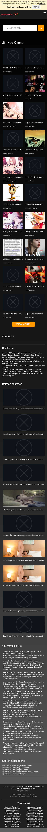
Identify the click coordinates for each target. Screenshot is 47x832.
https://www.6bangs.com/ (12, 810)
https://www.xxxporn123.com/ (12, 823)
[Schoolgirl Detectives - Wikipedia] (13, 146)
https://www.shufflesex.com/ (12, 816)
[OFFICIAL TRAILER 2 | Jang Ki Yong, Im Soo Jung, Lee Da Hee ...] (13, 64)
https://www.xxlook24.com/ (12, 826)
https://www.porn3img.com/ (35, 823)
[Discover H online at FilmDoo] (35, 283)
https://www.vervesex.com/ (12, 818)
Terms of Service (34, 786)
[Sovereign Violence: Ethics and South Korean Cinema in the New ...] (13, 310)
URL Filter (23, 789)
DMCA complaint (8, 376)
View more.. (23, 324)
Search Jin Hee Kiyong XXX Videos (16, 768)
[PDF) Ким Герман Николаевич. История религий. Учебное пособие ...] (35, 201)
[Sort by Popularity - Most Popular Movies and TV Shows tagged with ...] (13, 201)
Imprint (24, 786)
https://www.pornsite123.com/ (12, 815)
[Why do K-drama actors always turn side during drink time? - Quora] (35, 119)
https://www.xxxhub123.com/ (12, 821)
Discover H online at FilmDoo (35, 286)
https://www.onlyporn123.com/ (35, 818)
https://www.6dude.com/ (12, 812)
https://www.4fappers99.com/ (12, 809)
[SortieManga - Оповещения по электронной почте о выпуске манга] (13, 119)
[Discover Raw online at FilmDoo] (35, 255)
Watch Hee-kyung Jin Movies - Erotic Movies (19, 95)
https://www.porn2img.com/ (35, 821)
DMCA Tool (31, 789)
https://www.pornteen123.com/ (35, 815)
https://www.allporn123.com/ (35, 816)
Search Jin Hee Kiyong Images (15, 774)
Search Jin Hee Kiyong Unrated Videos (18, 766)
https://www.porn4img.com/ (35, 824)
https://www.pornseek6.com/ (35, 813)
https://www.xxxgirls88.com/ (35, 807)
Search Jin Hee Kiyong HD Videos (16, 770)
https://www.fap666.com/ (12, 813)
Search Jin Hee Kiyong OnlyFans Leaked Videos (21, 772)
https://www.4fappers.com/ (12, 807)
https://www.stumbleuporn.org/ (35, 826)
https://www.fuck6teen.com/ (35, 810)
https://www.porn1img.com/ (35, 820)
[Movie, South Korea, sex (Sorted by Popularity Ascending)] (13, 228)
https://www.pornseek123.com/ (35, 812)
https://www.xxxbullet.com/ (12, 820)
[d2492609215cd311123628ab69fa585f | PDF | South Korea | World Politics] (13, 255)
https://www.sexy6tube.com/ (35, 809)
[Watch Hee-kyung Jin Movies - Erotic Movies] (13, 92)
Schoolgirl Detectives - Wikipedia (15, 150)
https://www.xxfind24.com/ (12, 824)
